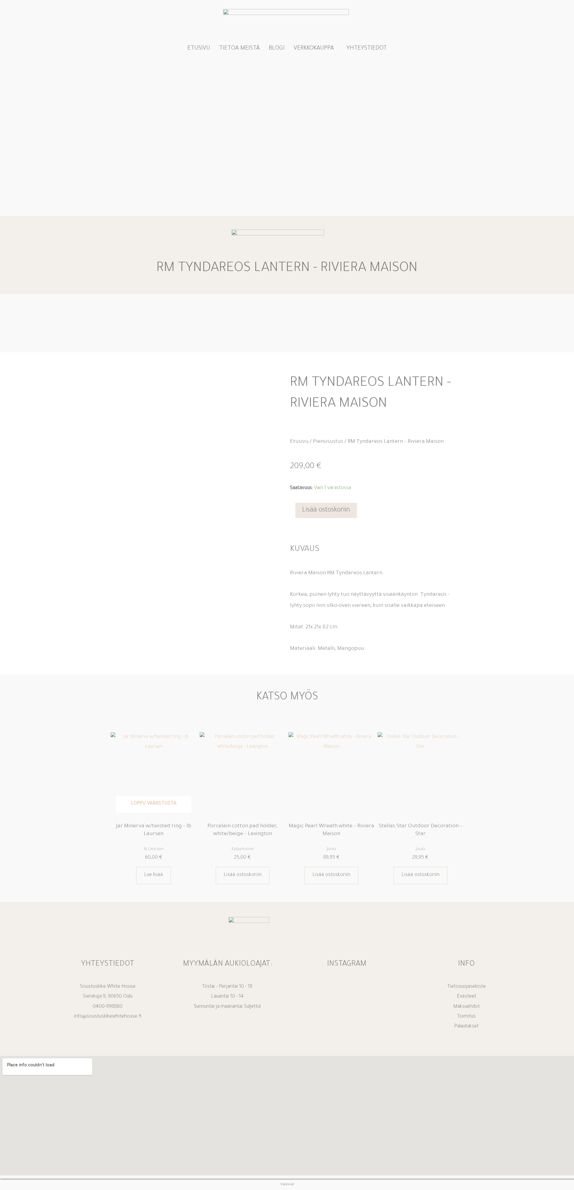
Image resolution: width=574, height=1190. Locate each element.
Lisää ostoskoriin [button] (243, 875)
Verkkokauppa (314, 48)
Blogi (277, 48)
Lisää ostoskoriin (326, 510)
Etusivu (198, 48)
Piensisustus (328, 442)
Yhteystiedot (366, 48)
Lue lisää (153, 875)
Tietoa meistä (239, 48)
